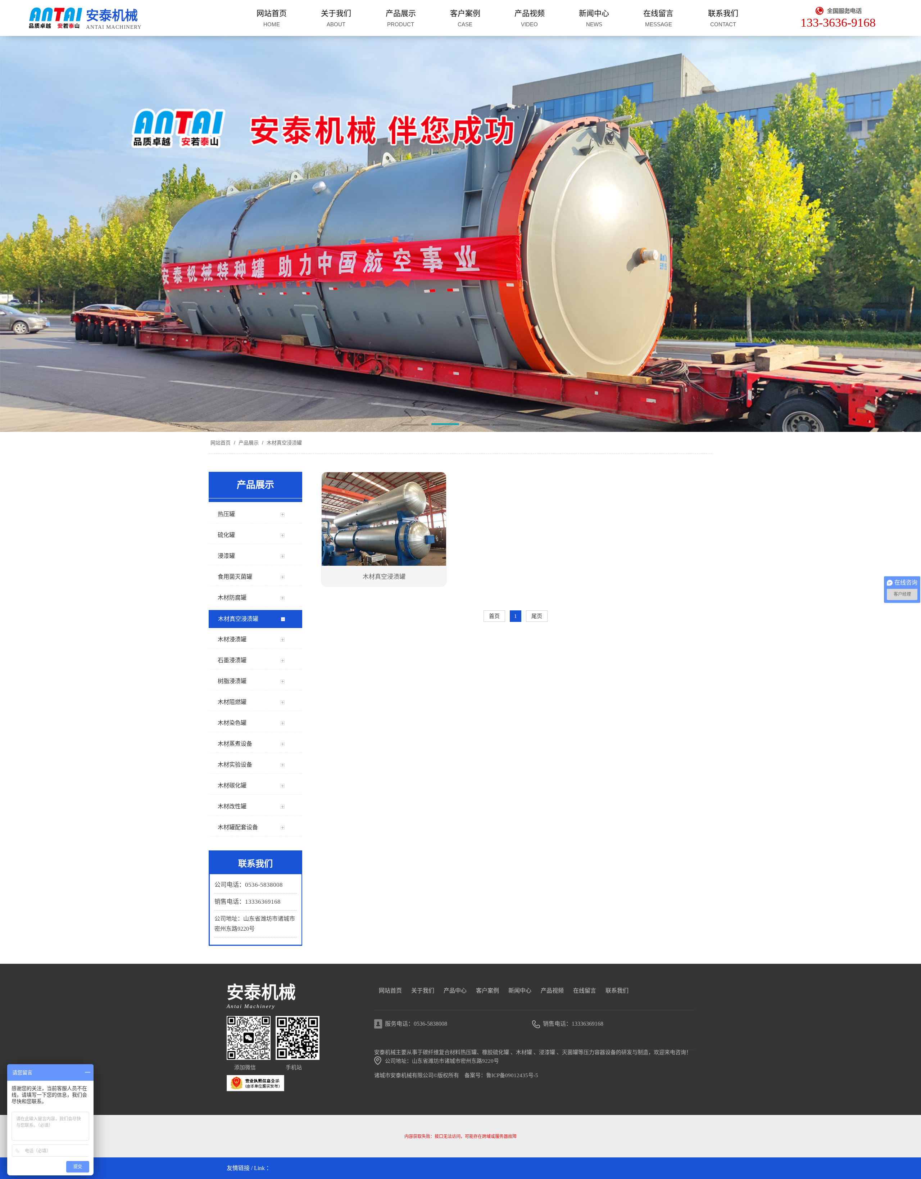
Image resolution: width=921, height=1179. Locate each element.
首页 (494, 616)
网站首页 (220, 443)
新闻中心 (519, 991)
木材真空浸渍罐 (283, 443)
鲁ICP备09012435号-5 (512, 1075)
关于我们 (422, 991)
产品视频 (552, 991)
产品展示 (248, 443)
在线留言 (584, 991)
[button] (414, 425)
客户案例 (487, 991)
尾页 (536, 616)
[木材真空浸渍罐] (384, 519)
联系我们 (617, 991)
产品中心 (455, 991)
